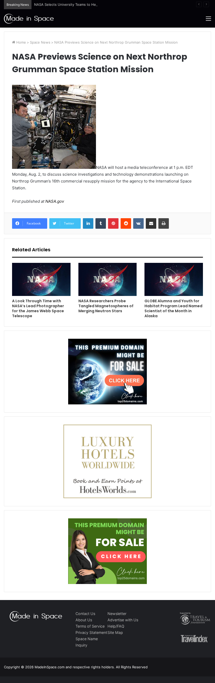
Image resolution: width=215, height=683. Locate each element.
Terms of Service (90, 626)
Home (20, 42)
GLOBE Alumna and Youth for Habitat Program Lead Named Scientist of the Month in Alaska (173, 308)
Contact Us (85, 613)
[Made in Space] (29, 18)
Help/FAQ (116, 626)
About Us (84, 620)
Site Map (115, 632)
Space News (40, 42)
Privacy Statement (91, 632)
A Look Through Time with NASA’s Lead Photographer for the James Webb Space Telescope (38, 308)
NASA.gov (54, 201)
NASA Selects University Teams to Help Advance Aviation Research (89, 4)
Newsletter (117, 613)
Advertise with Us (123, 620)
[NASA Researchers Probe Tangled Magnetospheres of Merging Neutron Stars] (107, 279)
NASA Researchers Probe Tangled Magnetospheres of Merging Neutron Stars (105, 306)
